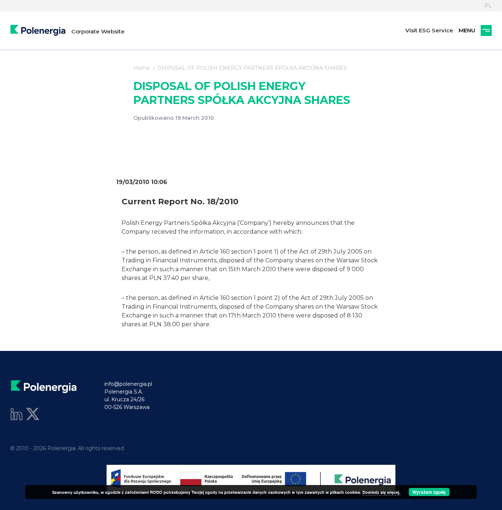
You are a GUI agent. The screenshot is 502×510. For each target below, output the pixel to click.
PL (488, 5)
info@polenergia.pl (128, 384)
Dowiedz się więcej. (381, 492)
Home (141, 68)
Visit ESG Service (429, 30)
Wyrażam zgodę (429, 492)
